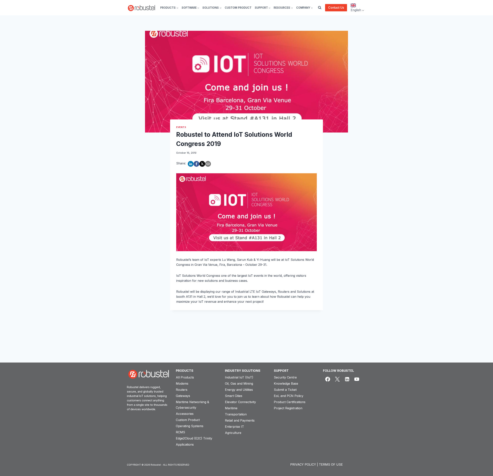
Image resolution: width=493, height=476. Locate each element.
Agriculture (233, 433)
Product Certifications (289, 402)
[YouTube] (357, 379)
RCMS (180, 432)
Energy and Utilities (239, 390)
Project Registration (288, 408)
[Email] (208, 164)
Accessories (185, 414)
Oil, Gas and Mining (239, 383)
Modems (182, 383)
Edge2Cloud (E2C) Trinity (194, 438)
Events (181, 127)
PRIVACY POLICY (303, 464)
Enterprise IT (234, 426)
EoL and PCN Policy (288, 396)
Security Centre (285, 377)
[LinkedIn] (191, 164)
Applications (185, 444)
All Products (185, 377)
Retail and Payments (240, 420)
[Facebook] (196, 164)
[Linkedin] (347, 379)
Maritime (231, 408)
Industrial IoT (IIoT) (239, 377)
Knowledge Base (286, 383)
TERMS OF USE (331, 464)
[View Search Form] (319, 7)
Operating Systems (189, 426)
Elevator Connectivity (240, 402)
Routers (181, 390)
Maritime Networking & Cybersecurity (192, 404)
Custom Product (188, 420)
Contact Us (336, 7)
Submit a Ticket (285, 390)
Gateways (183, 396)
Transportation (236, 414)
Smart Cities (233, 396)
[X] (202, 164)
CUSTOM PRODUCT (238, 7)
